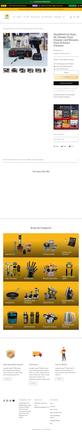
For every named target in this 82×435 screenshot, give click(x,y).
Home (14, 16)
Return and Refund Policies (46, 16)
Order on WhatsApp (66, 83)
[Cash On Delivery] (63, 354)
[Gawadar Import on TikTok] (10, 400)
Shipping (56, 53)
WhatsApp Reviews (58, 16)
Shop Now (19, 16)
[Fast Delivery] (37, 354)
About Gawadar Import (35, 16)
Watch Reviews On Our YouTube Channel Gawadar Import (23, 159)
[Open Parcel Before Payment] (11, 354)
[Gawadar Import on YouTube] (13, 400)
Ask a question (59, 139)
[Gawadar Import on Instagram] (7, 400)
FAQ (64, 16)
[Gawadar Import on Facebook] (4, 400)
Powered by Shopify (47, 429)
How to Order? (26, 16)
